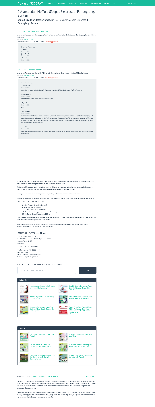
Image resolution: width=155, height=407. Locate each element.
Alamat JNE (73, 3)
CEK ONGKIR (60, 3)
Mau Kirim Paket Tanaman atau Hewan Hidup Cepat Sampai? (80, 297)
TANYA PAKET (132, 3)
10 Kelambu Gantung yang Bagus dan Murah (81, 335)
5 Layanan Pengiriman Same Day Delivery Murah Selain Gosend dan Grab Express (42, 309)
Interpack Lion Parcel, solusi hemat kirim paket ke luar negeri (42, 287)
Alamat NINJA (96, 3)
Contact (42, 376)
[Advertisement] (56, 164)
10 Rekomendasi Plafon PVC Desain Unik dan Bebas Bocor (40, 346)
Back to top (90, 376)
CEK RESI (49, 3)
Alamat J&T (84, 3)
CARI (88, 270)
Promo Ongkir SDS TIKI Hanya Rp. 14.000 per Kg (42, 297)
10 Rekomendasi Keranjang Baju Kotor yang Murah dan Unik (80, 346)
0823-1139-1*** (30, 39)
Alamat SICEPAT (109, 3)
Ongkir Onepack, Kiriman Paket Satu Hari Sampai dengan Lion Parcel (80, 288)
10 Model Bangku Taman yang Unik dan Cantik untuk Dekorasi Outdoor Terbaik (42, 357)
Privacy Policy (53, 376)
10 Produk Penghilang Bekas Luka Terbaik (42, 335)
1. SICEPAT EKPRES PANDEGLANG (33, 31)
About (35, 376)
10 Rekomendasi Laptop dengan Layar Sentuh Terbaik (80, 356)
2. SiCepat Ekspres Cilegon (29, 69)
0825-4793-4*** (30, 75)
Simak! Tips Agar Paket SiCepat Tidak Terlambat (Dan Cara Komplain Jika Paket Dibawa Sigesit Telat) (80, 310)
